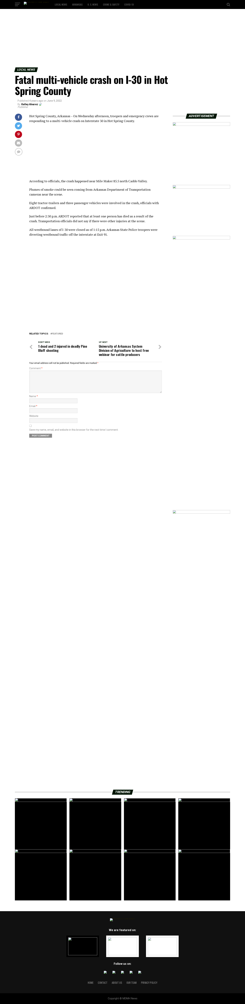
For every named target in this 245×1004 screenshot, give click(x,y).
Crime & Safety (111, 4)
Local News (61, 4)
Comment (36, 368)
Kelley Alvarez (29, 104)
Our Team (131, 982)
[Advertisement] (107, 39)
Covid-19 (129, 4)
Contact (102, 982)
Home (90, 982)
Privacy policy (149, 982)
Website (33, 416)
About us (117, 982)
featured (57, 334)
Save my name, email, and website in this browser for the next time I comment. (73, 430)
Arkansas (77, 4)
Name (33, 396)
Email (33, 406)
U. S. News (93, 4)
